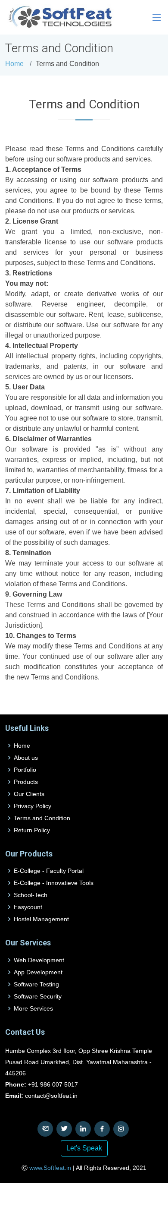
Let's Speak (84, 1148)
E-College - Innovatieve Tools (53, 883)
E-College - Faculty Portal (49, 871)
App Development (38, 972)
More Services (33, 1008)
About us (26, 758)
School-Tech (30, 895)
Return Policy (32, 830)
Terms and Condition (42, 818)
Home (14, 63)
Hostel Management (41, 919)
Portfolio (25, 770)
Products (26, 782)
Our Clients (29, 794)
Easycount (28, 907)
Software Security (38, 996)
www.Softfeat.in (50, 1167)
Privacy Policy (32, 806)
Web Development (39, 960)
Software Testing (36, 984)
